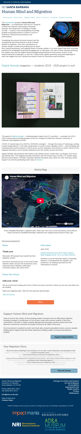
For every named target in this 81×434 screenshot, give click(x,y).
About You (45, 17)
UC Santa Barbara (72, 383)
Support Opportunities (64, 337)
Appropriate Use (72, 387)
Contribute (54, 17)
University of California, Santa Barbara (17, 2)
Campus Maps (7, 400)
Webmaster (74, 393)
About (38, 17)
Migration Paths (29, 17)
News (5, 245)
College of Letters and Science (66, 381)
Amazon (39, 160)
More (40, 302)
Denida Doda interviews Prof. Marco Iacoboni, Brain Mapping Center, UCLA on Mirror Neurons (58, 254)
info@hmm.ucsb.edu (10, 394)
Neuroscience (7, 17)
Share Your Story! (10, 274)
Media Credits (73, 389)
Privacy (76, 391)
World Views (18, 17)
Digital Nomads (10, 65)
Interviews (46, 245)
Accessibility (73, 385)
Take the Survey (8, 294)
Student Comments (65, 17)
